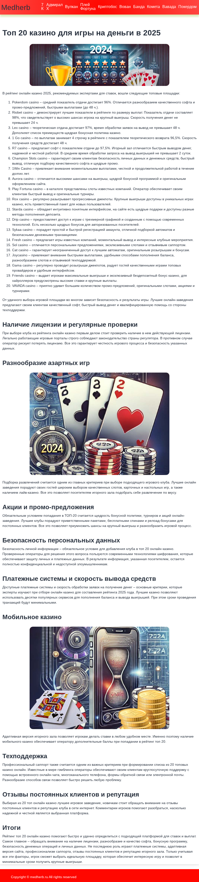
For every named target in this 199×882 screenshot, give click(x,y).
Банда (139, 7)
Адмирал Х (54, 7)
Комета (153, 7)
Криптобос (107, 7)
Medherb (15, 7)
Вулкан (71, 7)
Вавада (169, 7)
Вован (125, 7)
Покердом (187, 7)
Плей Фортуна (88, 7)
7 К (42, 7)
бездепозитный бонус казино (156, 275)
